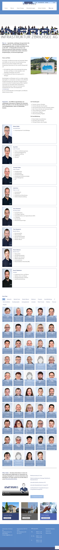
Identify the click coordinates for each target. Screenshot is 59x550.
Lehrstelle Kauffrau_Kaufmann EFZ (38, 482)
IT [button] (54, 299)
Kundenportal (29, 2)
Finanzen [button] (40, 299)
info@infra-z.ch (8, 535)
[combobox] (53, 2)
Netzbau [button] (48, 302)
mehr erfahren (45, 518)
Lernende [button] (33, 302)
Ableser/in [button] (9, 299)
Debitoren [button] (33, 299)
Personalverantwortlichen (11, 479)
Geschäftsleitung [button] (48, 299)
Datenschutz (48, 533)
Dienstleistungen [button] (31, 8)
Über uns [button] (51, 8)
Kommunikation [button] (6, 302)
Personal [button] (54, 302)
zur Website (7, 518)
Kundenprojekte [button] (15, 302)
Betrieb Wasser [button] (25, 299)
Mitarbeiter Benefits (37, 496)
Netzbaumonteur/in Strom (36, 475)
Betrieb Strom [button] (17, 299)
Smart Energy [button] (20, 8)
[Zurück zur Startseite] (29, 4)
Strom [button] (6, 8)
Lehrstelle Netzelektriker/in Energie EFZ (39, 485)
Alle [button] (4, 299)
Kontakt (46, 2)
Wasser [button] (12, 8)
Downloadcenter (41, 2)
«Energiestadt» (5, 89)
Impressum (48, 531)
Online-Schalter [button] (42, 8)
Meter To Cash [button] (41, 302)
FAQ (36, 2)
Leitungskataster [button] (25, 302)
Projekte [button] (5, 304)
